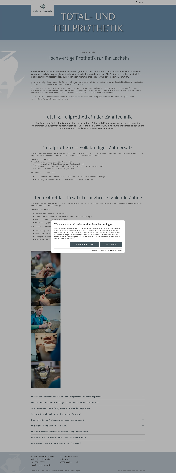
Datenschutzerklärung (107, 250)
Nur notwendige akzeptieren (84, 244)
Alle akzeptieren (111, 244)
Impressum (118, 250)
